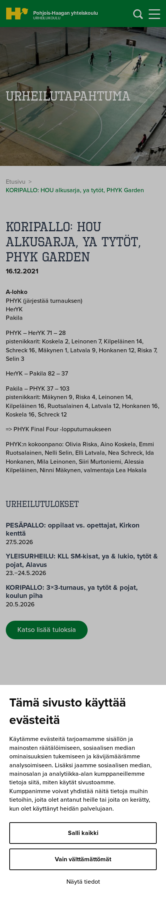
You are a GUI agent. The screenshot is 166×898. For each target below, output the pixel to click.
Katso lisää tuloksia (46, 629)
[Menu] (154, 14)
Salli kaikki (83, 833)
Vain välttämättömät (83, 859)
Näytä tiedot (83, 882)
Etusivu (15, 182)
